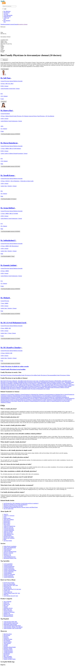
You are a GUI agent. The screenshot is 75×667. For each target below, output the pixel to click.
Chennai (16, 24)
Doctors (5, 24)
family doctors (10, 24)
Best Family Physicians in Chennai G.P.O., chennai (56, 382)
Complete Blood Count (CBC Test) (12, 593)
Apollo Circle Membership (10, 547)
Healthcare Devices (8, 608)
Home (2, 24)
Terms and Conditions (9, 519)
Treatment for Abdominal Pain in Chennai (58, 394)
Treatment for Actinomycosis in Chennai (13, 398)
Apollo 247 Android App (9, 526)
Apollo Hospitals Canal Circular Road (12, 628)
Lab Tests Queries (8, 540)
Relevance (5, 59)
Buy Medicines (7, 11)
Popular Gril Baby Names (10, 659)
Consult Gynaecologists (9, 569)
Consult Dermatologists (9, 566)
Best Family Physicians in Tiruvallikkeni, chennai (36, 387)
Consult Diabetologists (9, 577)
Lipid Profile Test (8, 588)
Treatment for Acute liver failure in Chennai (33, 398)
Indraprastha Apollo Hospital (10, 624)
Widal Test (6, 594)
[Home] (3, 3)
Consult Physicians (8, 565)
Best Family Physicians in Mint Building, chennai (54, 380)
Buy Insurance (7, 21)
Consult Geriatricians (8, 575)
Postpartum (6, 638)
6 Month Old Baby (8, 657)
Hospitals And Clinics (9, 536)
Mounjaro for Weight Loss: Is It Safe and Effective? (15, 504)
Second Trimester (8, 641)
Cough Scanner (7, 550)
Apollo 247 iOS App (8, 527)
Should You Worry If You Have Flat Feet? (13, 506)
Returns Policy (7, 520)
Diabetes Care (7, 613)
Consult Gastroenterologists (10, 570)
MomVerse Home (8, 634)
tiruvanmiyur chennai (22, 24)
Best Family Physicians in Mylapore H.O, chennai (33, 386)
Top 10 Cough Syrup (8, 508)
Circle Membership (8, 15)
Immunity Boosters (8, 610)
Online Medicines (8, 549)
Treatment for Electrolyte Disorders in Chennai (15, 397)
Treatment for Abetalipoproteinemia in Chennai (37, 397)
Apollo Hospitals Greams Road (11, 623)
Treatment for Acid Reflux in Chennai (27, 399)
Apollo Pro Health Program (10, 551)
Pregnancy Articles (8, 648)
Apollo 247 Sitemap (8, 531)
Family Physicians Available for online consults (15, 366)
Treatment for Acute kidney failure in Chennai (44, 401)
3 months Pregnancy (8, 651)
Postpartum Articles (8, 649)
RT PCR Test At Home (9, 582)
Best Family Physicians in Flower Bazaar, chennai (33, 382)
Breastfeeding (7, 653)
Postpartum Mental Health (10, 647)
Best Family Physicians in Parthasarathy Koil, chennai (37, 388)
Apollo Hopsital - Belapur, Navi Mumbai (13, 627)
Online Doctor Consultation (10, 546)
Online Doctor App (8, 532)
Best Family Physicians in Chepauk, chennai (14, 388)
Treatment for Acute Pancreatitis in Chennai (45, 395)
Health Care (6, 602)
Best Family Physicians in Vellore (62, 375)
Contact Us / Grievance (9, 515)
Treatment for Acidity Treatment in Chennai (46, 399)
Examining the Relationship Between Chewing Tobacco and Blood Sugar (21, 507)
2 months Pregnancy (8, 652)
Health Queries (7, 518)
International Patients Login (10, 558)
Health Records (7, 16)
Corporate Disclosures (9, 528)
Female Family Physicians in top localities (13, 369)
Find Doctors (7, 12)
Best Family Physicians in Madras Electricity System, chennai (55, 383)
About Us (6, 514)
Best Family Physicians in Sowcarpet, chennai (32, 380)
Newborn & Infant (8, 639)
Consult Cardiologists (8, 571)
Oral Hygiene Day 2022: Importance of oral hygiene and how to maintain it (21, 503)
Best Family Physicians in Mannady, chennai (11, 380)
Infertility (6, 645)
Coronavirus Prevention (9, 612)
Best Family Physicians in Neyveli (27, 375)
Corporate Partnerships (9, 530)
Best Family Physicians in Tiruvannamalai (44, 375)
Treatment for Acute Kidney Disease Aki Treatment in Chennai (19, 401)
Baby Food (6, 655)
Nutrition (6, 606)
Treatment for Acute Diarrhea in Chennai (25, 395)
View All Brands (7, 601)
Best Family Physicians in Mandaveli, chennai (14, 387)
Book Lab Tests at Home (9, 584)
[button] (37, 372)
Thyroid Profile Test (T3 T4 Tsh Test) (12, 589)
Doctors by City (7, 554)
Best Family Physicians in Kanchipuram (10, 375)
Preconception (7, 635)
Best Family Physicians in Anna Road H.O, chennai (29, 383)
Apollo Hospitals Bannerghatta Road (12, 625)
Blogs (5, 539)
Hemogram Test (7, 586)
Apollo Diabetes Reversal (9, 556)
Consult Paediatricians (9, 567)
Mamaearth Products (8, 616)
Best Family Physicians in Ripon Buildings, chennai (60, 384)
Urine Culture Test (8, 591)
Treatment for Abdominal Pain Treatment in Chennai (36, 394)
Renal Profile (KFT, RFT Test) (11, 585)
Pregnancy (6, 636)
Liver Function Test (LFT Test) (11, 595)
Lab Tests (6, 14)
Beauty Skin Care (8, 609)
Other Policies (7, 524)
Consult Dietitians (8, 573)
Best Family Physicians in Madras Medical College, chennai (34, 384)
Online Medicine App (9, 534)
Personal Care (7, 604)
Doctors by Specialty (8, 552)
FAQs (5, 517)
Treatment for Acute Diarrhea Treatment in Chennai (12, 394)
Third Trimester (7, 643)
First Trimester (7, 640)
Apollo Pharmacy (8, 535)
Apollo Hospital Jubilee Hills (10, 621)
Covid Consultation (8, 563)
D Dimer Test (7, 590)
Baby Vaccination (8, 656)
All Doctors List (7, 555)
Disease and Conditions (9, 538)
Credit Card (6, 18)
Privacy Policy (7, 523)
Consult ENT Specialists (9, 574)
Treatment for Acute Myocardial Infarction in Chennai (55, 398)
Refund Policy (7, 522)
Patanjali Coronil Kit (8, 614)
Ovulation (6, 644)
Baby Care (6, 605)
